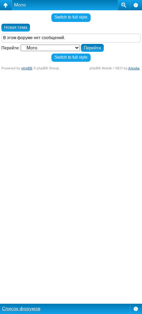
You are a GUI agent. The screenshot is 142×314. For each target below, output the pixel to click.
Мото (20, 5)
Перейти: (10, 48)
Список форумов (21, 308)
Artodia (134, 68)
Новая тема (15, 27)
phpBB (26, 68)
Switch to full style (71, 17)
